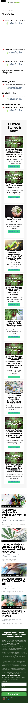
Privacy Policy (5, 699)
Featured (4, 506)
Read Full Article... (14, 166)
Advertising (10, 643)
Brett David (4, 524)
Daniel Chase (4, 559)
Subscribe (14, 694)
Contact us (18, 643)
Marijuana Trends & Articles (14, 506)
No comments (21, 524)
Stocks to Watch (6, 640)
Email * (3, 686)
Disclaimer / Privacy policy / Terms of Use (14, 641)
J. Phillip (3, 591)
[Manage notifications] (4, 699)
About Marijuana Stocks (19, 640)
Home (2, 10)
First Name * (4, 681)
